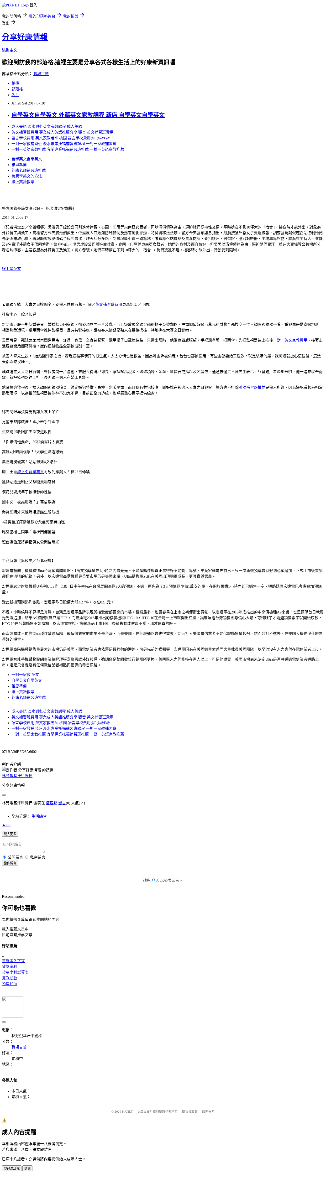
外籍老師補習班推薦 (28, 170)
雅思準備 (19, 165)
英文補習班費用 (108, 304)
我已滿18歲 (12, 1168)
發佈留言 (10, 863)
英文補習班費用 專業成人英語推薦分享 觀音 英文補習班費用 (62, 132)
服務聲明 (208, 1111)
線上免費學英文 (30, 472)
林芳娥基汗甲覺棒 (17, 776)
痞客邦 (51, 803)
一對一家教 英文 (25, 675)
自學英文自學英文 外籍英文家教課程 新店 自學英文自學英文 (88, 115)
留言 (62, 803)
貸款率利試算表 (15, 972)
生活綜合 (39, 816)
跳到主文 (9, 50)
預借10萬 (9, 984)
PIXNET (127, 1111)
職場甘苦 (41, 74)
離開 (27, 1168)
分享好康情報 (25, 37)
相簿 (15, 83)
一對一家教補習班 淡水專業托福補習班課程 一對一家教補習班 (63, 144)
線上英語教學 (22, 182)
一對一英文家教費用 (290, 340)
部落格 (17, 89)
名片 (15, 95)
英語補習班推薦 (252, 387)
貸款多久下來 (13, 961)
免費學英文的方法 (26, 176)
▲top (6, 825)
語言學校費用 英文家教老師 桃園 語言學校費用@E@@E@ (60, 138)
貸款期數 (9, 978)
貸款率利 (9, 967)
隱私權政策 (190, 1111)
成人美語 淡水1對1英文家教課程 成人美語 (46, 127)
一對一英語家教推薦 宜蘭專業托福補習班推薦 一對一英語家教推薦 (67, 149)
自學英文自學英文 (26, 159)
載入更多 (10, 834)
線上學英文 (11, 269)
